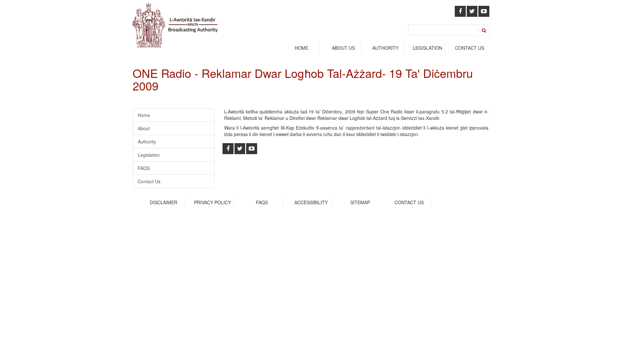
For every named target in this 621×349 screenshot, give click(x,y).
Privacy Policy (212, 202)
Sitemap (360, 202)
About (144, 128)
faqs (262, 202)
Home (301, 48)
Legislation (149, 155)
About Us (343, 48)
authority (385, 48)
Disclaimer (163, 202)
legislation (427, 48)
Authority (147, 141)
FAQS (144, 168)
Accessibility (311, 202)
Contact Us (469, 48)
